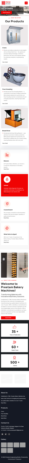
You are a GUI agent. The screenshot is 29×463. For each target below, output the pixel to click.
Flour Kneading (4, 414)
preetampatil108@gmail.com (16, 430)
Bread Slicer (4, 416)
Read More (6, 169)
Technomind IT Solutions (14, 459)
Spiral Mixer (4, 418)
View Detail (5, 62)
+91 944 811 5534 (5, 430)
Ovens (2, 411)
